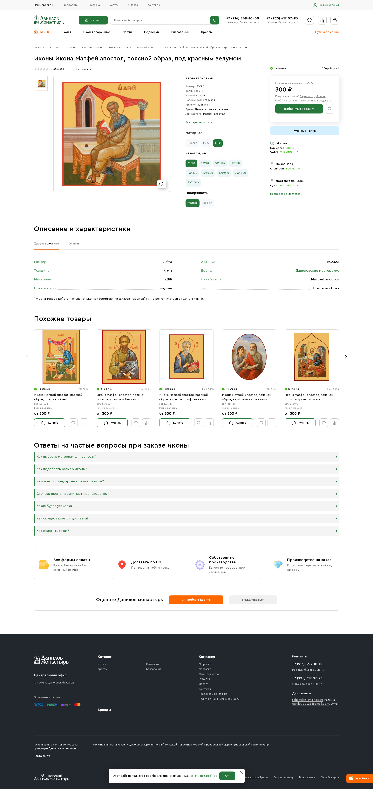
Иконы (66, 32)
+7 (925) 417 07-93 (282, 18)
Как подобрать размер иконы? (62, 469)
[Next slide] (346, 357)
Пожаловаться (253, 599)
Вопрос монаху (284, 777)
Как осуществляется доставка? (62, 518)
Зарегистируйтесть (313, 96)
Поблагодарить (199, 599)
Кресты (206, 32)
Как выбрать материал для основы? (66, 456)
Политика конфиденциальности (219, 699)
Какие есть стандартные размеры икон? (70, 481)
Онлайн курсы (330, 777)
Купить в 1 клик (305, 130)
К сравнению (84, 69)
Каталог (96, 20)
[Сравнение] (322, 20)
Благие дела (307, 777)
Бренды (104, 709)
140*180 (192, 173)
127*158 (235, 163)
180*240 (224, 173)
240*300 (240, 173)
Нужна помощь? (327, 32)
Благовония (180, 32)
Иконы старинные (96, 32)
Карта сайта (42, 756)
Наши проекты (43, 5)
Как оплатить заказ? (53, 530)
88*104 (205, 163)
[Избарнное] (309, 20)
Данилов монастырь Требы (250, 777)
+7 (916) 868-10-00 (242, 18)
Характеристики (46, 243)
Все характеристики (199, 122)
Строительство (209, 674)
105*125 (220, 163)
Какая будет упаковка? (55, 506)
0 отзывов (57, 69)
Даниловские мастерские (211, 109)
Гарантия (204, 679)
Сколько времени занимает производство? (73, 493)
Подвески (151, 32)
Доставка (93, 5)
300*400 (193, 182)
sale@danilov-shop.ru (307, 699)
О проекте (71, 5)
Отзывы (74, 243)
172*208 (208, 173)
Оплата (133, 5)
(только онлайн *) (303, 83)
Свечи (127, 32)
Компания (207, 656)
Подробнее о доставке (285, 194)
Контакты (154, 5)
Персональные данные (213, 694)
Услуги (114, 5)
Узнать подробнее (203, 775)
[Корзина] (334, 20)
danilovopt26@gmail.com (310, 703)
